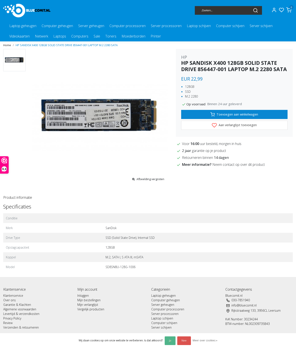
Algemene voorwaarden (19, 309)
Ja (170, 340)
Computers (79, 36)
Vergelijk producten (90, 309)
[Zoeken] (255, 10)
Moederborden (133, 36)
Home (7, 45)
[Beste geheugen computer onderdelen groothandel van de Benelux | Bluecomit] (27, 10)
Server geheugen (91, 25)
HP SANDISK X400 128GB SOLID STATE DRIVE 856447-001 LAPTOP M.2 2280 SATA (67, 45)
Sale (97, 36)
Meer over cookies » (205, 340)
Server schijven (261, 25)
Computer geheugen (57, 25)
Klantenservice (13, 295)
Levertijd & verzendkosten (21, 314)
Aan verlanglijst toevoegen (237, 125)
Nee (184, 340)
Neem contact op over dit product (238, 164)
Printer (156, 36)
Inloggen (83, 295)
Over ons (9, 300)
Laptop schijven (199, 25)
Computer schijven (230, 25)
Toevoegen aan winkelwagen (237, 114)
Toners (110, 36)
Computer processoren (127, 25)
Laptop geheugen (22, 25)
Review (8, 323)
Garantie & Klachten (17, 305)
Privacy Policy (12, 318)
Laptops (59, 36)
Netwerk (41, 36)
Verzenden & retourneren (21, 327)
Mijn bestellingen (89, 300)
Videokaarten (19, 36)
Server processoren (166, 25)
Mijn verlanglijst (87, 305)
